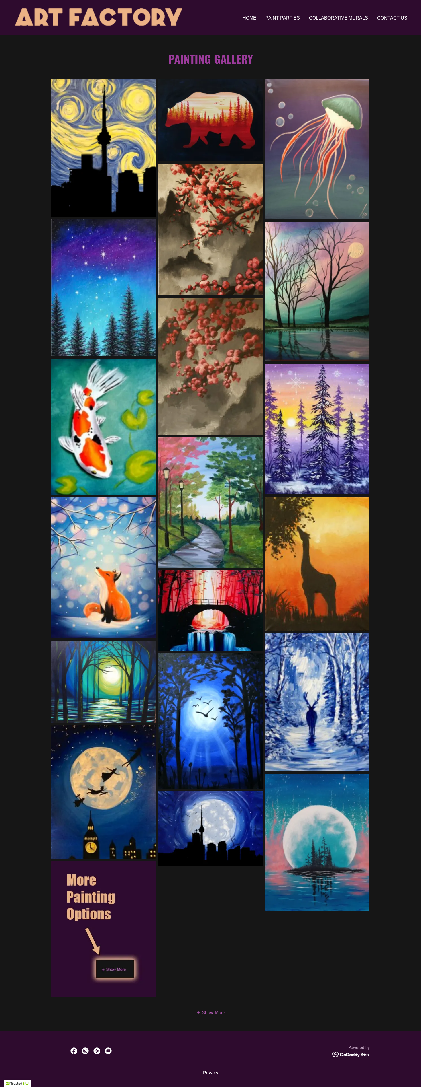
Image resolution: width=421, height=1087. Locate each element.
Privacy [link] (210, 1072)
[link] (99, 17)
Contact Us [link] (392, 17)
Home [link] (249, 17)
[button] (210, 1013)
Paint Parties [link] (282, 17)
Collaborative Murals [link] (338, 17)
